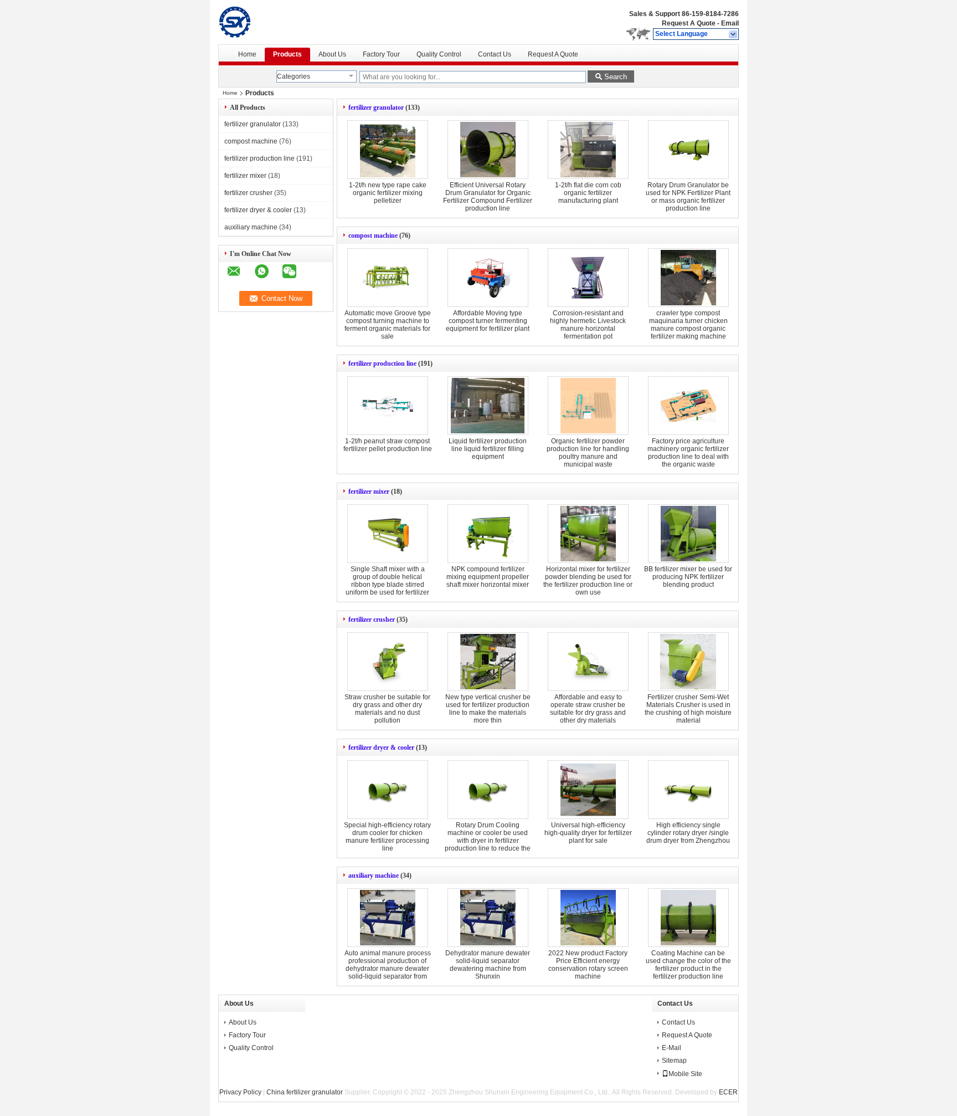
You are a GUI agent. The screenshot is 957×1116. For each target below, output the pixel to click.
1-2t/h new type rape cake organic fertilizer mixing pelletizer (387, 192)
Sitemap (674, 1060)
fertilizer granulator (252, 124)
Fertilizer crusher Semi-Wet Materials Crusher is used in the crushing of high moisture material (688, 708)
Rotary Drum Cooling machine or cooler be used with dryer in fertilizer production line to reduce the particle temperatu (488, 840)
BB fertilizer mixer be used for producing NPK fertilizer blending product (688, 576)
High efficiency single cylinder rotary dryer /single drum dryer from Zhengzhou (688, 832)
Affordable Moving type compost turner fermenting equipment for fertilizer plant (487, 320)
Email (730, 23)
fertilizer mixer (245, 176)
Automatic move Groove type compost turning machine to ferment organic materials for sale (387, 324)
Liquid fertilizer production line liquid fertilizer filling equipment (488, 448)
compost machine (250, 141)
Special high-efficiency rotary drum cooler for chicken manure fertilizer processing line (387, 836)
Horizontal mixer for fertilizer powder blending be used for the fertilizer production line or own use (587, 580)
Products (287, 54)
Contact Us (494, 54)
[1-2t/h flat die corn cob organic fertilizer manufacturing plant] (588, 149)
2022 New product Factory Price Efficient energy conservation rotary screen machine (588, 964)
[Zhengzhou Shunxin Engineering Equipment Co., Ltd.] (733, 34)
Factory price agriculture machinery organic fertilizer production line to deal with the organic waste (688, 452)
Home (247, 54)
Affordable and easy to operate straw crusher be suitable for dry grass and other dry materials (588, 708)
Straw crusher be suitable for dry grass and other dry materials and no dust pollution (387, 708)
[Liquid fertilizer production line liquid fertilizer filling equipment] (488, 405)
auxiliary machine (250, 227)
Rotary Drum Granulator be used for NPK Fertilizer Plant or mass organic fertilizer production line (688, 196)
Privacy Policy (240, 1092)
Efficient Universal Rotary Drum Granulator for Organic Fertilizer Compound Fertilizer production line (487, 196)
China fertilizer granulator (304, 1092)
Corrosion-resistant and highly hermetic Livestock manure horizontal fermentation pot (588, 324)
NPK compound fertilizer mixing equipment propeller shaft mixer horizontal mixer (487, 576)
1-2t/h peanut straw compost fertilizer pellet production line (387, 445)
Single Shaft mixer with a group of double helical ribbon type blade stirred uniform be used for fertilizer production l (387, 584)
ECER (728, 1092)
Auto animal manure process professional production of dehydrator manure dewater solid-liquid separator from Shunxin (387, 968)
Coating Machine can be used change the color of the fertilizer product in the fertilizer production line (688, 964)
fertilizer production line (259, 158)
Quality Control (438, 54)
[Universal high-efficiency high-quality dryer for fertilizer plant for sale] (588, 789)
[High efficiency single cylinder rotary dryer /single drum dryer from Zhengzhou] (688, 789)
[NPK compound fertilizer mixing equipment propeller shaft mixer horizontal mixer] (488, 533)
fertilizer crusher (248, 193)
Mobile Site (685, 1074)
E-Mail (671, 1048)
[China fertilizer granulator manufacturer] (262, 22)
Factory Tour (381, 54)
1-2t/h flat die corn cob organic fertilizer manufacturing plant (588, 192)
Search (615, 77)
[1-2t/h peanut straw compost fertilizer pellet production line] (387, 405)
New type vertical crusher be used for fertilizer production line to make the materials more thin (488, 708)
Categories (293, 76)
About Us (332, 54)
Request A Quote (689, 23)
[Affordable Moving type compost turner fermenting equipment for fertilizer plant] (488, 277)
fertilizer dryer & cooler (258, 210)
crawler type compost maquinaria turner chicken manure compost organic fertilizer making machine (688, 324)
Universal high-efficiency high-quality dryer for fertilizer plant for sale (588, 832)
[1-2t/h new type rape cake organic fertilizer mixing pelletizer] (387, 149)
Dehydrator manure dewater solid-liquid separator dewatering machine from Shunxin (487, 964)
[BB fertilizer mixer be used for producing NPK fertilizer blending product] (688, 533)
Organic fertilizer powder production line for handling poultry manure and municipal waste (588, 452)
